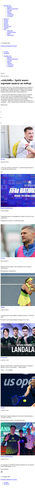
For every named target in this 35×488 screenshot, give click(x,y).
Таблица (9, 13)
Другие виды (7, 26)
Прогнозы (10, 30)
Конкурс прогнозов (12, 8)
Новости (9, 7)
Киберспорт (4, 357)
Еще (5, 29)
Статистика (10, 14)
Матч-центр (10, 35)
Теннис (6, 23)
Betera (8, 33)
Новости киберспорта (7, 208)
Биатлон (6, 24)
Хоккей (6, 22)
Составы (9, 10)
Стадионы (10, 16)
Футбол (6, 20)
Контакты (6, 53)
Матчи (9, 11)
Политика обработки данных (9, 46)
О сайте (6, 51)
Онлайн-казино (11, 32)
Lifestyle (6, 27)
